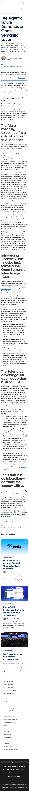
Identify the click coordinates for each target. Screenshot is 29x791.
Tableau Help (7, 752)
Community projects (9, 716)
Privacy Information (20, 769)
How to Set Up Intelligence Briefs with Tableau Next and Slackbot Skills (13, 611)
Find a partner (7, 734)
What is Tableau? (9, 681)
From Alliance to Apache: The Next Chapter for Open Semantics (11, 564)
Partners (6, 731)
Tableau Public (8, 705)
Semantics (11, 8)
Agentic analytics (8, 684)
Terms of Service (10, 769)
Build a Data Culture (9, 687)
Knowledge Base (8, 746)
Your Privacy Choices (15, 776)
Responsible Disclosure (8, 773)
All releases (7, 755)
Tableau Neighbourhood (10, 719)
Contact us (6, 696)
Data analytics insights (10, 690)
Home (4, 8)
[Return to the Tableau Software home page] (7, 2)
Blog (7, 8)
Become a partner (8, 737)
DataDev (6, 713)
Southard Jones (11, 57)
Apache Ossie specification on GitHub (12, 513)
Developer (15, 766)
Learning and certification (11, 749)
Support (6, 743)
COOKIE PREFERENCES (20, 773)
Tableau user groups (9, 708)
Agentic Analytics (14, 522)
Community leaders (9, 711)
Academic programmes (10, 722)
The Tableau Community (11, 702)
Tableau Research (8, 693)
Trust (5, 766)
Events (5, 725)
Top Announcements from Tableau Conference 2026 (12, 657)
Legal (4, 769)
